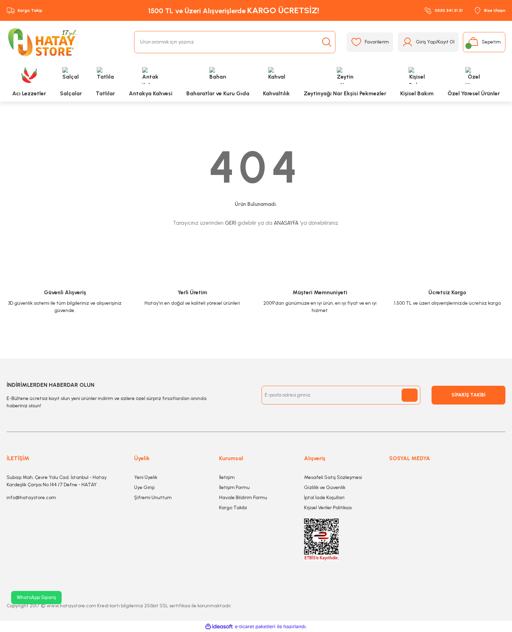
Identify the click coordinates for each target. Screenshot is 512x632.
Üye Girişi (144, 487)
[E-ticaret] (255, 626)
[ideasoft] (219, 626)
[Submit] (410, 395)
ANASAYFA (286, 223)
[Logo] (43, 42)
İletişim (227, 477)
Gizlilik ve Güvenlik (325, 487)
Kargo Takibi (233, 508)
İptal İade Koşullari (324, 498)
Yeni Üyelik (145, 477)
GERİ (230, 223)
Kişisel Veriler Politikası (328, 508)
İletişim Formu (234, 487)
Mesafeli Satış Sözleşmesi (333, 477)
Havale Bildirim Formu (243, 498)
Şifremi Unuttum (153, 498)
